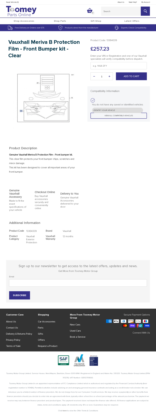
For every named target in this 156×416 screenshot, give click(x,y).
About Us (11, 321)
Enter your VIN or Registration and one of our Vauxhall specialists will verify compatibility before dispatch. (118, 57)
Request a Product (47, 346)
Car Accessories (46, 321)
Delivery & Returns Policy (19, 333)
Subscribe (19, 295)
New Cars (75, 324)
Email (11, 276)
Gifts (40, 333)
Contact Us (12, 327)
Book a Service (77, 336)
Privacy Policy (13, 339)
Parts (40, 327)
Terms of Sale (13, 346)
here (65, 411)
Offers (41, 339)
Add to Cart (131, 76)
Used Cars (75, 330)
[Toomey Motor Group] (21, 11)
